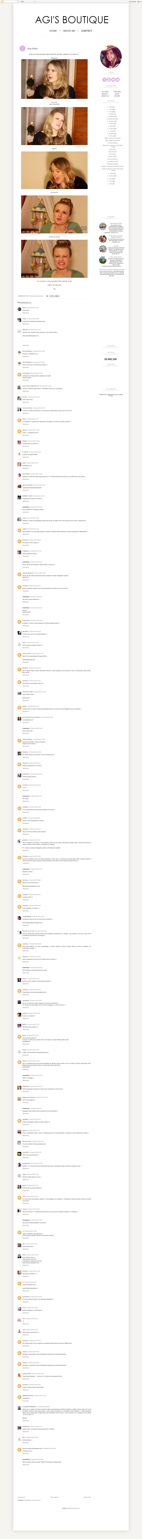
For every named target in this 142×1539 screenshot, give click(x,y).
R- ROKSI (25, 452)
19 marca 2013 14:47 (37, 653)
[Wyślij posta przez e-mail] (47, 296)
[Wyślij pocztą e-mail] (50, 296)
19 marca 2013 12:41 (33, 307)
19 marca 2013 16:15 (35, 763)
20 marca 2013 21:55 (31, 1318)
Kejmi (24, 1174)
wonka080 (25, 1152)
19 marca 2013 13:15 (35, 452)
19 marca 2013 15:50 (39, 739)
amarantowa (26, 373)
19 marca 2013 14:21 (35, 586)
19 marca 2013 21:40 (33, 1050)
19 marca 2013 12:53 (33, 397)
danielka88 (25, 1000)
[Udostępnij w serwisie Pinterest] (58, 296)
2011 (110, 181)
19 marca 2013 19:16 (34, 956)
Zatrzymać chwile (27, 692)
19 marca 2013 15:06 (39, 692)
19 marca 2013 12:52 (45, 386)
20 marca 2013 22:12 (32, 1329)
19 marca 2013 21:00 (33, 1024)
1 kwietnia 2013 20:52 (31, 1437)
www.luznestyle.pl (27, 573)
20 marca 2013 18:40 (36, 1296)
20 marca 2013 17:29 (34, 1271)
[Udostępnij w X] (54, 296)
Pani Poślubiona (27, 351)
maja (111, 131)
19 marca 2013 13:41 (39, 496)
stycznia (111, 176)
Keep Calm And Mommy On (30, 386)
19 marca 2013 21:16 (33, 1035)
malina (24, 529)
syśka (24, 518)
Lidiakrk (24, 818)
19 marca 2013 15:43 (47, 717)
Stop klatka (112, 149)
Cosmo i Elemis (112, 156)
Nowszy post (21, 1497)
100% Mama (26, 474)
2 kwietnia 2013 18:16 (49, 1448)
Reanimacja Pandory (116, 223)
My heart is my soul (28, 931)
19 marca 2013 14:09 (35, 540)
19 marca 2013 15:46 (36, 728)
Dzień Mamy (112, 154)
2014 (110, 109)
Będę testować (112, 152)
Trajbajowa (25, 551)
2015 (110, 107)
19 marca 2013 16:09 (35, 752)
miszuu (24, 1209)
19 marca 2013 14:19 (36, 562)
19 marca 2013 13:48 (36, 507)
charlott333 (25, 1296)
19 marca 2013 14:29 (36, 620)
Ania (23, 1307)
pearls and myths (27, 485)
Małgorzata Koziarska (28, 1097)
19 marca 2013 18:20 (35, 856)
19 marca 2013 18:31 (35, 894)
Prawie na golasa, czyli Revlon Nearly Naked (112, 169)
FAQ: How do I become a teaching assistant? (111, 269)
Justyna (24, 1130)
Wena (24, 1185)
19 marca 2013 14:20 (40, 573)
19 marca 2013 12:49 (36, 373)
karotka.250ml (26, 1373)
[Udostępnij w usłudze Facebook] (56, 296)
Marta (24, 1035)
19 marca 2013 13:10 (33, 441)
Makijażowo (25, 1086)
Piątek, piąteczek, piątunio (112, 140)
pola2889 (25, 1119)
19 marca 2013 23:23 (34, 1119)
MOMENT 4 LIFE (27, 496)
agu (23, 1244)
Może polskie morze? (116, 257)
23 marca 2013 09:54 (43, 1406)
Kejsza (24, 1050)
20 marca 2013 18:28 (30, 1282)
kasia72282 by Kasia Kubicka (31, 717)
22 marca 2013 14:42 (39, 1395)
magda (24, 1351)
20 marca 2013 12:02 (32, 1196)
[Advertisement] (113, 200)
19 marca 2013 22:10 (36, 1086)
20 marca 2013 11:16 (32, 1185)
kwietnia (111, 133)
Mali (23, 1437)
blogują (24, 441)
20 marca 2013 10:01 (35, 1152)
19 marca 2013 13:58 (33, 518)
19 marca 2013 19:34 (33, 978)
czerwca (111, 128)
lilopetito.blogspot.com (73, 1508)
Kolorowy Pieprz (27, 408)
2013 (110, 112)
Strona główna (54, 1497)
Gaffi (23, 463)
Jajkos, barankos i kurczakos (112, 138)
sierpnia (111, 123)
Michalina (25, 668)
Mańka (24, 1024)
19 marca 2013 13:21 (32, 463)
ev (23, 1231)
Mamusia (25, 956)
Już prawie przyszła (112, 161)
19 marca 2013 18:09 (35, 829)
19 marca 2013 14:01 (33, 529)
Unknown (25, 540)
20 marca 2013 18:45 (32, 1307)
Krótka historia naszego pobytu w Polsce (116, 236)
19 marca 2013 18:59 (35, 944)
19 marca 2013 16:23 (36, 774)
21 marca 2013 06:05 (35, 1340)
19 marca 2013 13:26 (36, 474)
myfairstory (25, 774)
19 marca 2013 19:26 (36, 967)
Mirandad (25, 631)
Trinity (24, 319)
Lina (23, 1329)
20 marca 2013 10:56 (33, 1174)
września (111, 121)
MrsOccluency (26, 1141)
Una (23, 1318)
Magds (24, 706)
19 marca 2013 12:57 (33, 419)
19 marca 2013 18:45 (38, 916)
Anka (24, 642)
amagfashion (26, 1163)
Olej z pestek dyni (113, 159)
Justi (23, 1196)
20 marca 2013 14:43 (31, 1244)
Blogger (111, 396)
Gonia (24, 419)
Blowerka (25, 752)
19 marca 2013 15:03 (35, 681)
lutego (112, 173)
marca (112, 136)
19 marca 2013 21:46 (33, 1061)
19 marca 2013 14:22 (36, 608)
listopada (111, 116)
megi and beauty (27, 739)
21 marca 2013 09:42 (33, 1351)
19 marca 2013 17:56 (35, 807)
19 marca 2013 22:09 (36, 1075)
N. (23, 1282)
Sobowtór (116, 246)
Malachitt (25, 329)
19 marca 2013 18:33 (35, 905)
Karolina (24, 1271)
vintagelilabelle (26, 916)
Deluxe (24, 978)
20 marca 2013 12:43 (36, 1220)
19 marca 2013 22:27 (36, 1108)
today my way (26, 653)
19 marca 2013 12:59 (33, 430)
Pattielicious (26, 1426)
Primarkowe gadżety (112, 164)
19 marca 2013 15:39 (33, 706)
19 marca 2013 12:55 (39, 408)
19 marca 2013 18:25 (36, 869)
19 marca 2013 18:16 (34, 840)
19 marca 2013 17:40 (36, 796)
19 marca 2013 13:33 (39, 485)
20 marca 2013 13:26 (31, 1231)
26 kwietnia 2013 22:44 (36, 1459)
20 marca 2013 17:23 (32, 1255)
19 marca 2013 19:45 (35, 989)
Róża (23, 1255)
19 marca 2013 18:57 (41, 931)
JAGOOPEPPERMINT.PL (29, 1406)
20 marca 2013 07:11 (34, 1130)
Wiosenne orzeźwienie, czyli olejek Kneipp (112, 146)
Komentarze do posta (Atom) (32, 1500)
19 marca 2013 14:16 (35, 551)
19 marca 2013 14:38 (35, 631)
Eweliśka (25, 840)
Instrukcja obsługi (112, 143)
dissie (24, 307)
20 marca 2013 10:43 (37, 1163)
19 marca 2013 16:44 (35, 785)
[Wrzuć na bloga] (52, 296)
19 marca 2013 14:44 (32, 642)
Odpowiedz (25, 313)
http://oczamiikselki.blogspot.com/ (32, 1448)
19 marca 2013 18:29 (35, 880)
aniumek (25, 1013)
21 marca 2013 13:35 (38, 1373)
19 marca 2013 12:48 (39, 351)
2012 (110, 179)
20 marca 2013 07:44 (38, 1141)
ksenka (24, 397)
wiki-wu (24, 1061)
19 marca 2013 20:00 (34, 1013)
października (111, 119)
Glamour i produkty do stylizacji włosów (112, 166)
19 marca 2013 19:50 (36, 1000)
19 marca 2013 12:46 (33, 319)
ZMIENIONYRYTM (27, 1395)
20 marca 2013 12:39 (33, 1209)
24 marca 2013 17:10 (36, 1426)
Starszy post (87, 1497)
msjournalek (26, 620)
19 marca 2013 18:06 (34, 818)
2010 (111, 184)
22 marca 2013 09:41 (35, 1384)
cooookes (25, 944)
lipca (111, 126)
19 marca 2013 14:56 (35, 668)
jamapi (24, 430)
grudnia (112, 114)
